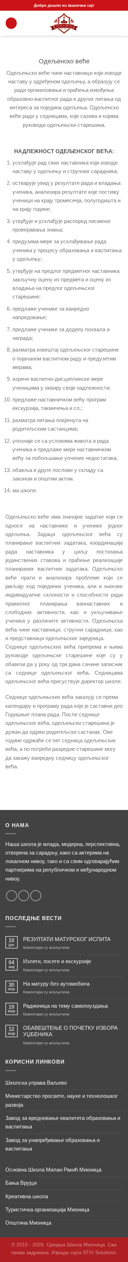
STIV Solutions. (100, 1252)
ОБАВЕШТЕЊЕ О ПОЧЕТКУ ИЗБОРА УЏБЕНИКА (70, 1031)
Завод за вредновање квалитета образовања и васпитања (62, 1122)
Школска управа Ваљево (36, 1083)
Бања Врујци (21, 1183)
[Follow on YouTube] (35, 895)
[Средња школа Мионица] (64, 23)
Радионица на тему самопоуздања (65, 1006)
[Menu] (11, 22)
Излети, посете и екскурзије (57, 961)
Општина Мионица (28, 1223)
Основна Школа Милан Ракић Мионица (53, 1170)
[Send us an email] (23, 895)
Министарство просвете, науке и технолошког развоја (61, 1100)
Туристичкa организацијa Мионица (47, 1209)
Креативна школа (26, 1196)
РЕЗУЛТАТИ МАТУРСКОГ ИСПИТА (67, 939)
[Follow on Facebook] (11, 895)
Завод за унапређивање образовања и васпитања (52, 1144)
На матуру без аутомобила (56, 984)
